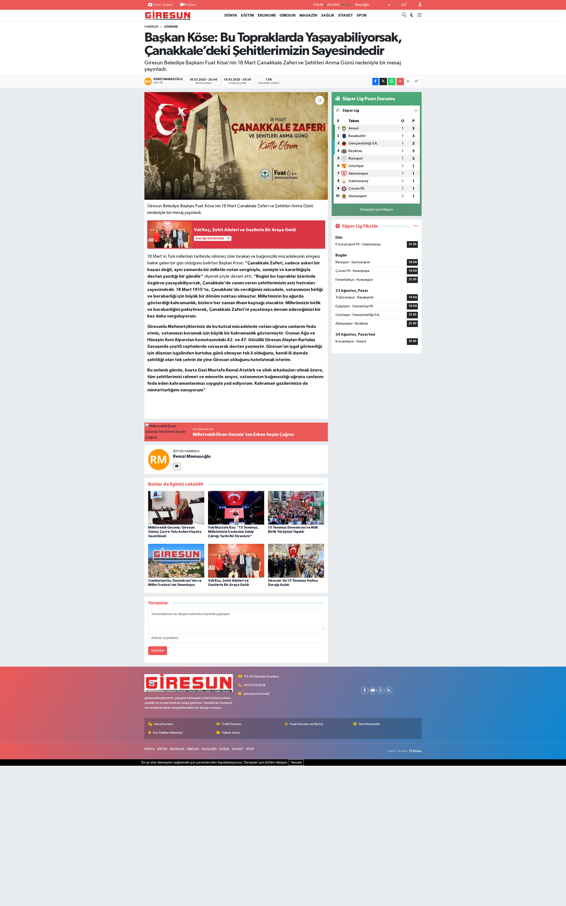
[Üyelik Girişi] (418, 5)
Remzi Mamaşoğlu (191, 456)
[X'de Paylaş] (383, 81)
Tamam (296, 762)
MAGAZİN (308, 15)
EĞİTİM (247, 15)
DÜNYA (230, 15)
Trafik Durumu (231, 724)
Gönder (157, 650)
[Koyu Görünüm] (412, 15)
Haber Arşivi (231, 732)
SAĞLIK (327, 15)
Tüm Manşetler (369, 724)
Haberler (151, 26)
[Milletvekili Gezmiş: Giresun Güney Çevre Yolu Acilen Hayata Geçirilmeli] (176, 508)
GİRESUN (287, 15)
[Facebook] (364, 690)
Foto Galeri (163, 5)
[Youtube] (372, 690)
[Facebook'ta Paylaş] (375, 81)
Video (190, 5)
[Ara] (404, 15)
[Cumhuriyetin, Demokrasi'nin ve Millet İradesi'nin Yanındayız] (176, 561)
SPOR (361, 15)
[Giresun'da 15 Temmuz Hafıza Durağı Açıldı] (296, 561)
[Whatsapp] (380, 690)
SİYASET (345, 15)
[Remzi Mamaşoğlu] (158, 459)
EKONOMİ (267, 15)
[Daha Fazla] (400, 81)
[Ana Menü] (419, 15)
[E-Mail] (176, 466)
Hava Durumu (163, 724)
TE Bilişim (415, 751)
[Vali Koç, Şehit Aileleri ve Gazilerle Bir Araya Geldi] (236, 561)
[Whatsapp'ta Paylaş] (392, 81)
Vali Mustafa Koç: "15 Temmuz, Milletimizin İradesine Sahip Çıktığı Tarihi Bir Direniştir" (233, 532)
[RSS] (388, 690)
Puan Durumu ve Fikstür (306, 724)
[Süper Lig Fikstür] (416, 226)
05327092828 (255, 685)
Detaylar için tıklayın (376, 210)
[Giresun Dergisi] (167, 15)
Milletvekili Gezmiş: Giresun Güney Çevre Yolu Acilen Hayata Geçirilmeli (174, 532)
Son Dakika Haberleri (168, 732)
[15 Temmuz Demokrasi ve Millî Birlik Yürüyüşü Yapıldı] (296, 508)
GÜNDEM (171, 26)
